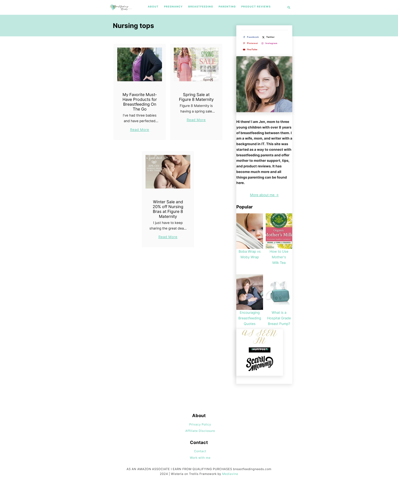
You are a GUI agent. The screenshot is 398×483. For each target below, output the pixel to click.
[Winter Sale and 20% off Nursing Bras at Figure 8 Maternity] (168, 172)
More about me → (264, 195)
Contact (200, 451)
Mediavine (230, 474)
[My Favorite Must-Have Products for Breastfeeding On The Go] (139, 64)
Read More (139, 130)
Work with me (200, 458)
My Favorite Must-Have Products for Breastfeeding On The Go (140, 102)
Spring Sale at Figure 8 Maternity (196, 97)
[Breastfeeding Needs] (120, 7)
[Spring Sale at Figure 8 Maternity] (196, 64)
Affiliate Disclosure (200, 431)
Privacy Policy (200, 424)
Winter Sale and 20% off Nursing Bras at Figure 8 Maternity (168, 209)
